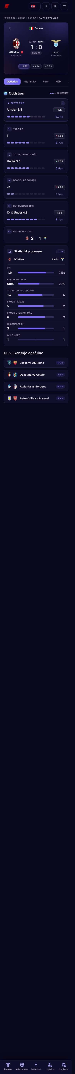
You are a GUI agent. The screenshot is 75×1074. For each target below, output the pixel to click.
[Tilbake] (9, 28)
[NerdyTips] (7, 6)
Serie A (32, 17)
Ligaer (21, 17)
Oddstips (12, 81)
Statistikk (30, 81)
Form (46, 81)
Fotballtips (9, 17)
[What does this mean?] (63, 103)
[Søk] (46, 6)
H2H (58, 81)
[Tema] (55, 6)
